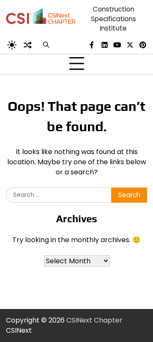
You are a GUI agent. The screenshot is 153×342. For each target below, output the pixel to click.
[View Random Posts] (27, 45)
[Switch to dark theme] (12, 45)
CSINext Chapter (94, 320)
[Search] (46, 45)
